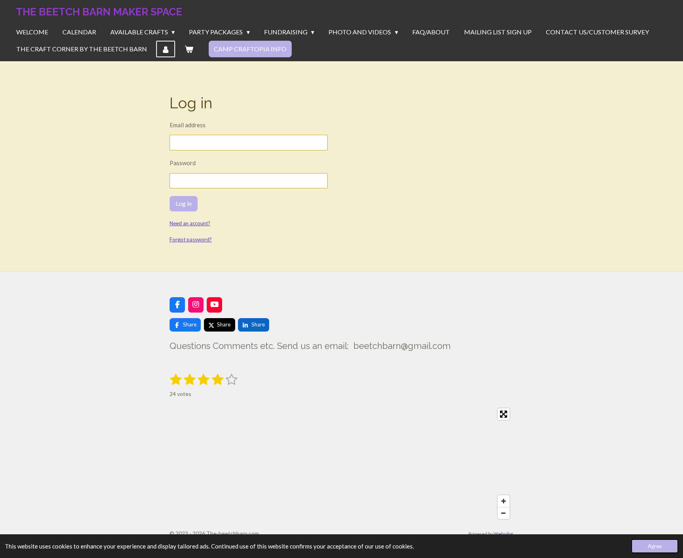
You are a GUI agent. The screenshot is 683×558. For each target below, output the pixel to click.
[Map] (341, 463)
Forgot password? (191, 239)
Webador (503, 533)
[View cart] (188, 49)
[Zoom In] (503, 501)
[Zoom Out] (503, 513)
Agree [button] (655, 546)
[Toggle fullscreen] (503, 414)
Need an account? (190, 223)
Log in (183, 203)
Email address (188, 124)
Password (183, 162)
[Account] (165, 49)
